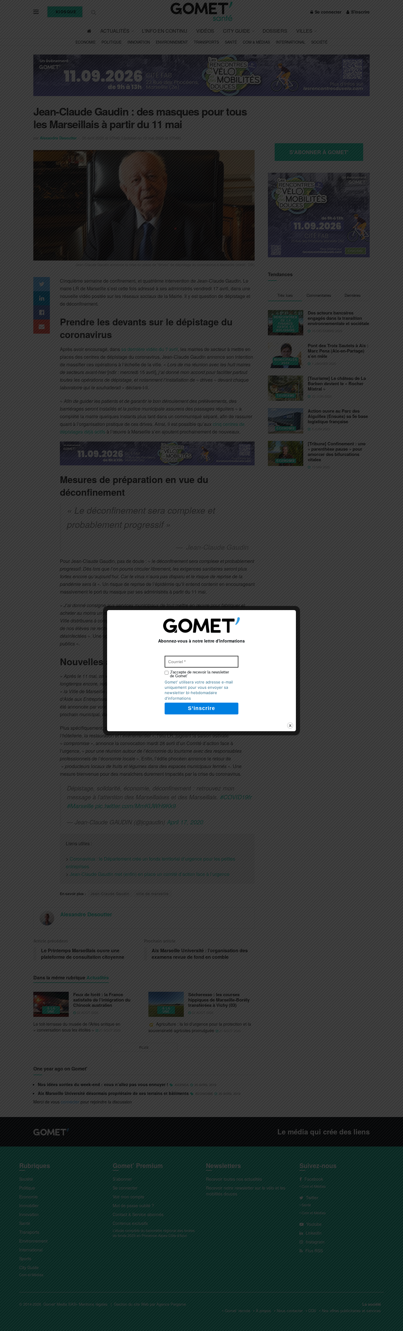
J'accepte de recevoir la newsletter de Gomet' (199, 674)
